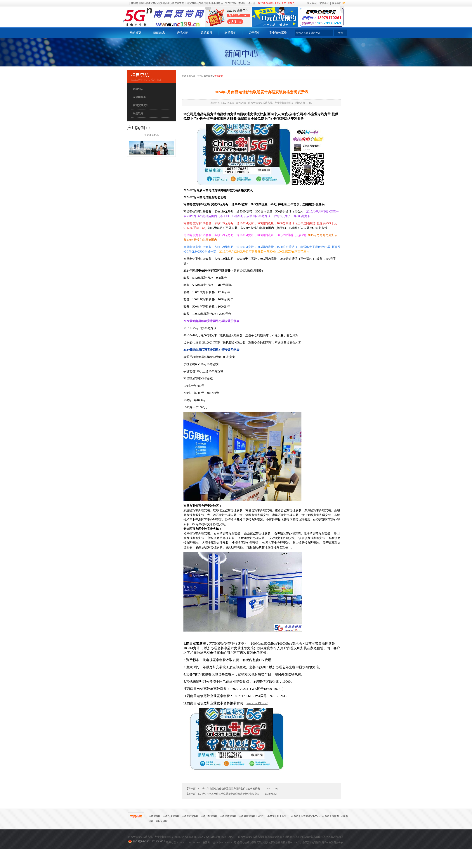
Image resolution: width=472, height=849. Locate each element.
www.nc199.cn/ (257, 703)
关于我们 (254, 32)
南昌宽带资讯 (140, 105)
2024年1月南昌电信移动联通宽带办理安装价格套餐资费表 (228, 793)
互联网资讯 (139, 97)
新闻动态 (159, 32)
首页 (199, 76)
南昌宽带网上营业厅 (278, 816)
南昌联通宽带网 (228, 816)
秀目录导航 (162, 821)
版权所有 (215, 836)
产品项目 (183, 32)
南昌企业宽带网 (171, 816)
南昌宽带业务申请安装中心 (305, 816)
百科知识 (138, 89)
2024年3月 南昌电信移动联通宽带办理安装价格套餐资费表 (229, 788)
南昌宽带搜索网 (330, 816)
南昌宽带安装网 (190, 816)
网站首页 (135, 32)
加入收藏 (312, 3)
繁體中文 (324, 3)
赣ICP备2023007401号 (224, 842)
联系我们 (336, 3)
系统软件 (207, 32)
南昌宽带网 (155, 816)
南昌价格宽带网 (209, 816)
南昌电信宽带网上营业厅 (252, 816)
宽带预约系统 (278, 32)
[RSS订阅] (344, 3)
